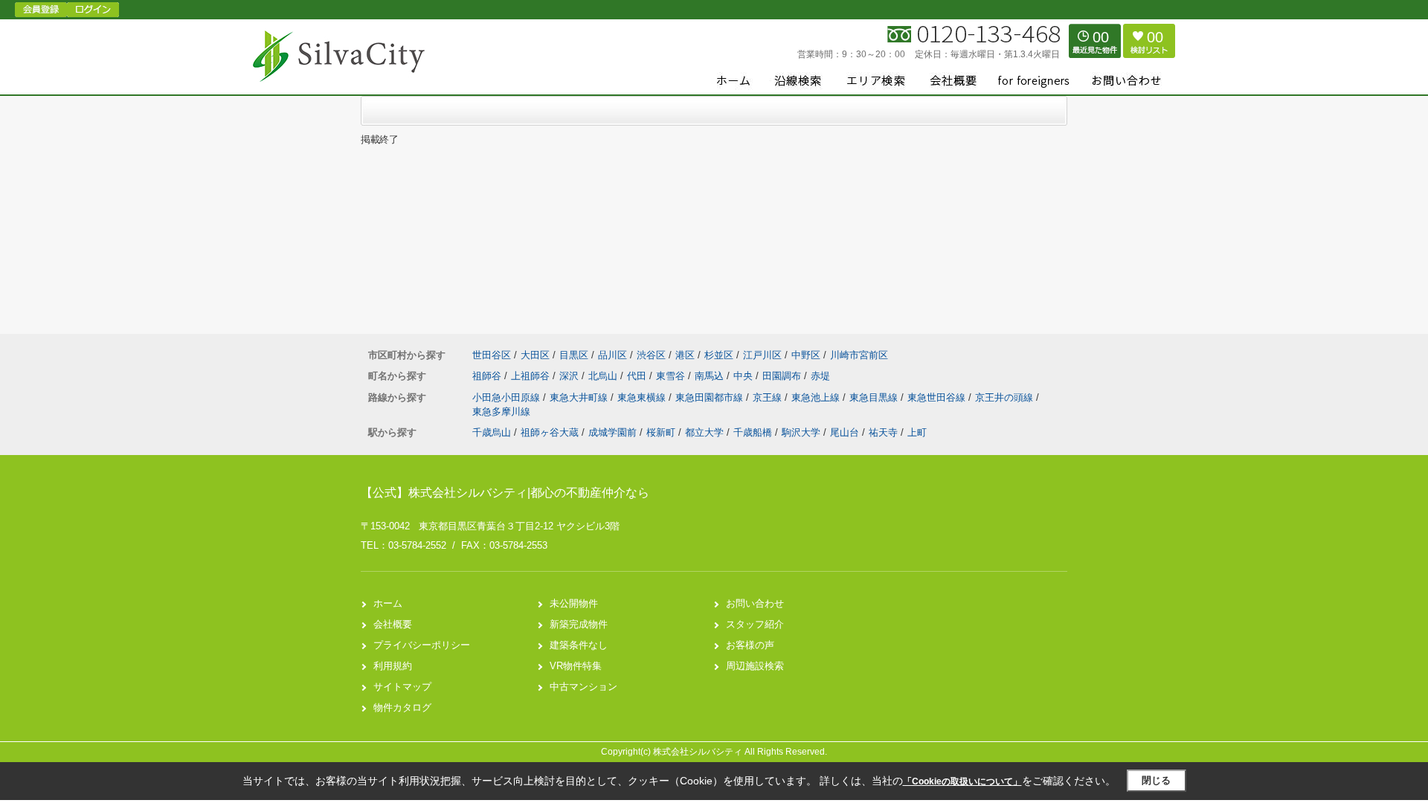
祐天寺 (883, 432)
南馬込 (711, 375)
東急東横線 (643, 397)
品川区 (612, 355)
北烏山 (604, 375)
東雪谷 (672, 375)
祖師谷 (488, 375)
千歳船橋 (752, 432)
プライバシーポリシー (421, 645)
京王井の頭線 (1005, 397)
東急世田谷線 (937, 397)
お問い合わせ (755, 603)
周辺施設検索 (755, 665)
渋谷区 (651, 355)
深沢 (570, 375)
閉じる (1156, 780)
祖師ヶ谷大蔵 (550, 432)
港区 (685, 355)
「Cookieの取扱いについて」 (962, 781)
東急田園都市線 (710, 397)
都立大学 (704, 432)
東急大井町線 (580, 397)
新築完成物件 (579, 624)
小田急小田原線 (507, 397)
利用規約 (392, 665)
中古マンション (583, 686)
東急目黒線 (875, 397)
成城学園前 (612, 432)
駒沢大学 (801, 432)
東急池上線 (817, 397)
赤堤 (820, 375)
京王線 (769, 397)
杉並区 (718, 355)
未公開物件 (574, 603)
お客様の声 (750, 645)
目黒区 (573, 355)
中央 (744, 375)
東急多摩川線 (501, 411)
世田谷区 (491, 355)
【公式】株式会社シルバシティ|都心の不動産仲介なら (505, 492)
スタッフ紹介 (755, 624)
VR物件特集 (576, 665)
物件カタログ (402, 707)
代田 (638, 375)
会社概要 (392, 624)
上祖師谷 (532, 375)
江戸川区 (762, 355)
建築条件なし (579, 645)
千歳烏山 (491, 432)
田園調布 (783, 375)
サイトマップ (402, 686)
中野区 (805, 355)
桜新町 (660, 432)
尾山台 (844, 432)
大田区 (535, 355)
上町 (917, 432)
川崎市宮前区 (859, 355)
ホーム (387, 603)
